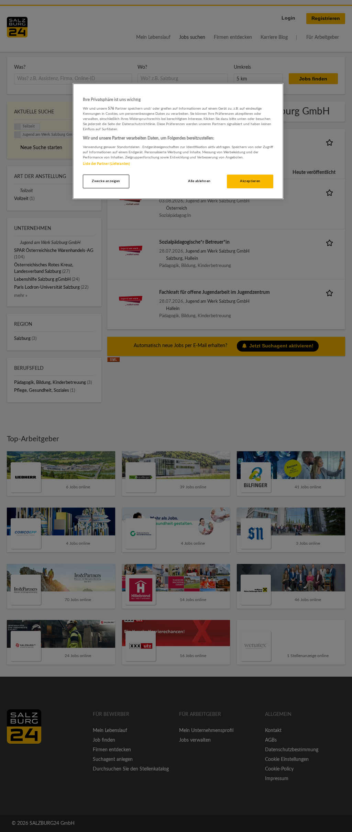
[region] (178, 141)
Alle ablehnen (199, 181)
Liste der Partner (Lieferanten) (106, 164)
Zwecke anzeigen (106, 181)
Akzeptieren (250, 181)
